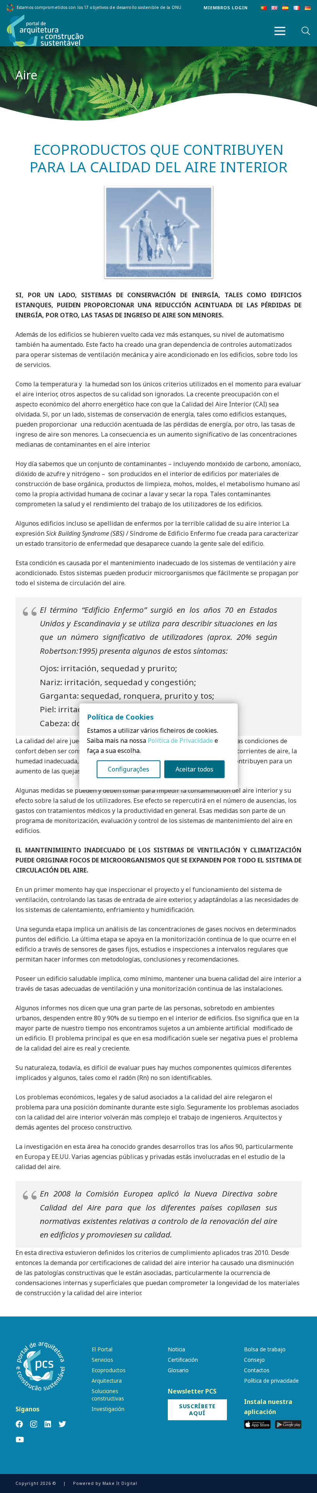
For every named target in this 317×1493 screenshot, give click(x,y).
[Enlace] (45, 31)
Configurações (128, 769)
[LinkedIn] (47, 1424)
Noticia (176, 1349)
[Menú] (279, 31)
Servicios (102, 1359)
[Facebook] (19, 1424)
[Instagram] (33, 1424)
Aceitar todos (194, 769)
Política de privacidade (271, 1380)
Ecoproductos (109, 1370)
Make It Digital (119, 1483)
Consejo (254, 1359)
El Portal (102, 1349)
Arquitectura (107, 1380)
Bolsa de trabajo (265, 1349)
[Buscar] (306, 31)
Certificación (183, 1359)
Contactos (256, 1370)
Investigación (108, 1408)
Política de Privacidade (180, 740)
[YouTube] (19, 1439)
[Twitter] (62, 1424)
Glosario (178, 1370)
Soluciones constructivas (108, 1394)
